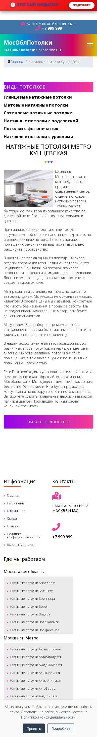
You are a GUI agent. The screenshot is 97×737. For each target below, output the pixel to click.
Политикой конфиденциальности (48, 717)
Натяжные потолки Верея (29, 606)
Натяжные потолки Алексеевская (35, 672)
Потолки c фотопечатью (31, 128)
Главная (13, 495)
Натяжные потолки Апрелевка (32, 583)
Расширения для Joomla (78, 430)
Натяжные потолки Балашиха (31, 591)
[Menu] (90, 45)
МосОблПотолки (28, 42)
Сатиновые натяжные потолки (38, 113)
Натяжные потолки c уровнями (38, 136)
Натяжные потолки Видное (30, 614)
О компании (16, 510)
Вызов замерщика (20, 544)
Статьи (12, 518)
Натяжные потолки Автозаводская (35, 657)
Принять (34, 728)
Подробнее (60, 728)
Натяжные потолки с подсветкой (41, 121)
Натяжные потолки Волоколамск (34, 622)
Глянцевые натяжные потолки (38, 97)
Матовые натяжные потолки (36, 105)
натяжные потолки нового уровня (32, 50)
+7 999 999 (52, 28)
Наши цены (15, 503)
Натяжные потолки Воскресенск (34, 630)
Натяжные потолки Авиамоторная (35, 649)
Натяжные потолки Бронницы (32, 598)
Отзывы (13, 526)
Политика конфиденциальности (24, 535)
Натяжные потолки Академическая (36, 665)
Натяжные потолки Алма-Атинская (35, 680)
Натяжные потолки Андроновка (33, 696)
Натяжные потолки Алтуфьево (32, 688)
